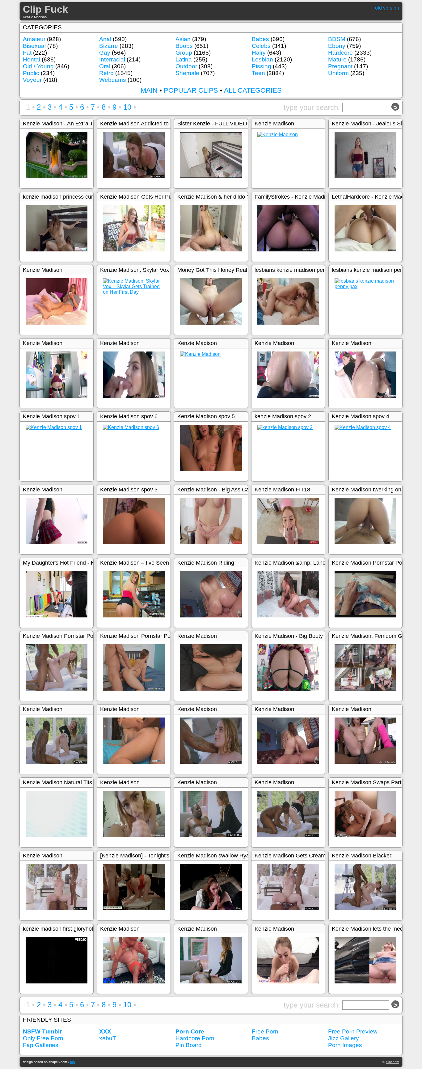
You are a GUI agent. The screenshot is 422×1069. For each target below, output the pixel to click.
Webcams (112, 80)
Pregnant (340, 66)
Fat (27, 52)
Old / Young (38, 66)
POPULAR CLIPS (191, 90)
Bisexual (34, 46)
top (72, 1062)
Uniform (338, 73)
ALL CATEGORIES (253, 90)
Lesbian (262, 59)
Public (31, 73)
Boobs (184, 46)
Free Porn (265, 1031)
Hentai (31, 59)
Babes (260, 39)
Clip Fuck (45, 9)
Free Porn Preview (353, 1031)
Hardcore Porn (194, 1038)
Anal (105, 39)
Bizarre (108, 46)
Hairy (259, 52)
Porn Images (345, 1045)
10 (127, 107)
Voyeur (32, 80)
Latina (183, 59)
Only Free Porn (43, 1038)
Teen (258, 73)
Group (183, 52)
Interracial (112, 59)
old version (387, 8)
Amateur (34, 39)
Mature (337, 59)
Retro (106, 73)
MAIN (149, 90)
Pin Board (188, 1045)
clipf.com (392, 1062)
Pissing (261, 66)
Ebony (336, 46)
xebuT (107, 1038)
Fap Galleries (40, 1045)
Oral (104, 66)
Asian (183, 39)
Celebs (261, 46)
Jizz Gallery (343, 1038)
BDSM (336, 39)
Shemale (187, 73)
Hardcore (340, 52)
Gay (104, 52)
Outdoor (186, 66)
